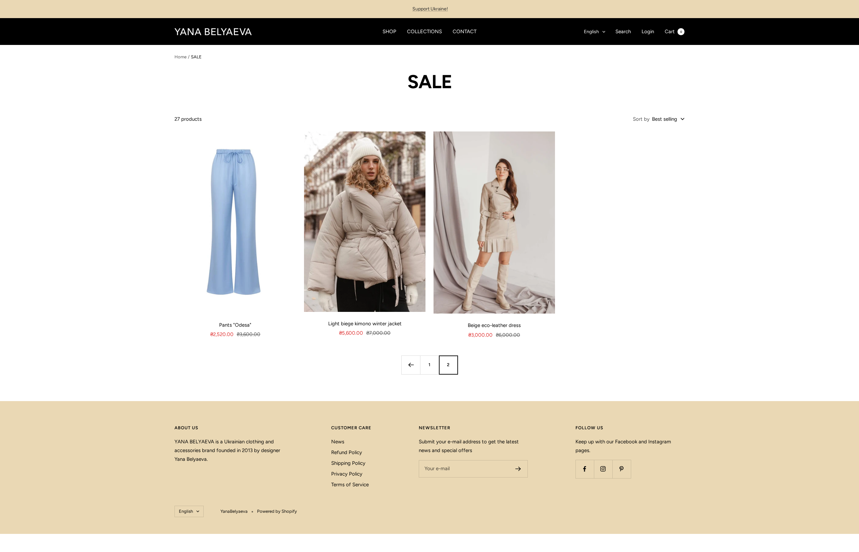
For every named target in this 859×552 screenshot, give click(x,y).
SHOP (389, 32)
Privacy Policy (346, 474)
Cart (673, 32)
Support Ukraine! (430, 9)
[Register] (518, 468)
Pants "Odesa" (235, 325)
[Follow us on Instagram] (603, 469)
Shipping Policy (348, 463)
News (337, 442)
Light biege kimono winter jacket (365, 324)
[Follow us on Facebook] (584, 469)
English (591, 32)
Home (180, 56)
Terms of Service (350, 485)
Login (648, 32)
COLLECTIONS (424, 32)
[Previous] (410, 364)
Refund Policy (346, 452)
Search (623, 32)
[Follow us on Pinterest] (621, 469)
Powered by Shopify (277, 511)
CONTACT (464, 32)
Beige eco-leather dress (494, 325)
